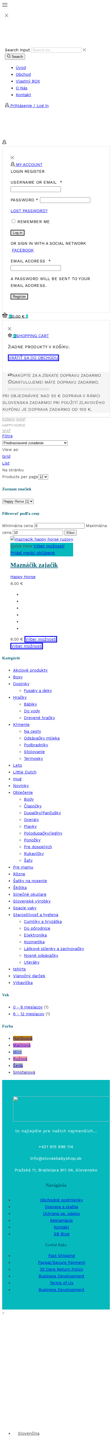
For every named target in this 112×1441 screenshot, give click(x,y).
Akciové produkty (30, 670)
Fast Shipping (61, 1255)
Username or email (36, 182)
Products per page (20, 476)
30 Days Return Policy (61, 1269)
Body (29, 799)
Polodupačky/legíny (43, 833)
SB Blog (61, 1234)
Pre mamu (23, 867)
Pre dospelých (38, 846)
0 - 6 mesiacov (28, 1007)
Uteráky (31, 962)
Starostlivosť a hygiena (35, 914)
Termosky (33, 758)
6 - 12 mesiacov (28, 1013)
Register (19, 297)
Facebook (23, 250)
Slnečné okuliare (29, 894)
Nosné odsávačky (41, 955)
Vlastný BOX (28, 81)
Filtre (7, 436)
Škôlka (20, 887)
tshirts (19, 969)
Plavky (30, 826)
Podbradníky (36, 745)
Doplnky (21, 683)
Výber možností (48, 546)
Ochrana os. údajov (61, 1213)
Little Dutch (24, 772)
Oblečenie (23, 792)
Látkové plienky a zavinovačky (54, 948)
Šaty (28, 860)
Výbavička (23, 982)
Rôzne (19, 874)
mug (17, 778)
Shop (21, 419)
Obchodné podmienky (61, 1200)
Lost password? (29, 210)
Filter (70, 533)
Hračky (20, 697)
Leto (17, 765)
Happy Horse (23, 576)
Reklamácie (61, 1220)
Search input (17, 50)
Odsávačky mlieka (42, 738)
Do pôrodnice (37, 928)
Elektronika (35, 935)
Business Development (61, 1276)
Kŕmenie (21, 724)
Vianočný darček (29, 975)
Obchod (23, 74)
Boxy (18, 677)
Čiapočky (33, 806)
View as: (10, 449)
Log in (17, 233)
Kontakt (23, 94)
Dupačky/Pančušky (42, 812)
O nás (21, 88)
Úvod (21, 67)
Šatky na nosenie (30, 880)
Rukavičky (34, 853)
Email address (31, 261)
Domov (8, 419)
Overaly (31, 819)
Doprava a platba (61, 1206)
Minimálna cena (17, 525)
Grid (6, 456)
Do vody (32, 711)
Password (25, 200)
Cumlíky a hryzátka (43, 921)
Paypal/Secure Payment (61, 1262)
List (6, 463)
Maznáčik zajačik (34, 565)
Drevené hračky (39, 717)
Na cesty (32, 731)
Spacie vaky (24, 908)
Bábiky (30, 704)
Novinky (21, 785)
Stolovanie (34, 751)
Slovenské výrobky (32, 901)
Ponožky (32, 840)
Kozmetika (34, 941)
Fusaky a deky (38, 690)
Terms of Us (61, 1282)
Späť (6, 431)
